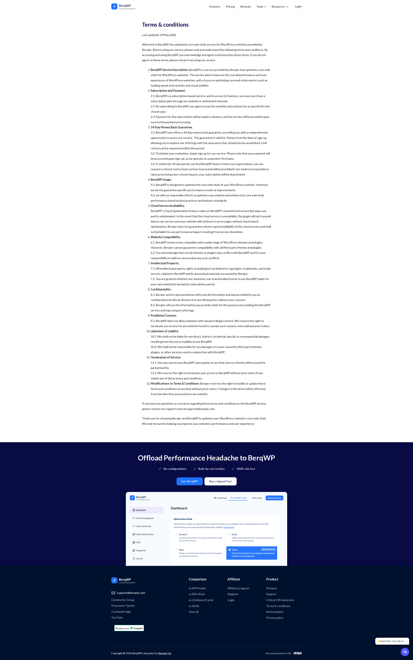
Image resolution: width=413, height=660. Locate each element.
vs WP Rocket (197, 588)
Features (214, 6)
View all (193, 612)
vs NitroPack (197, 594)
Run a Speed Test (220, 481)
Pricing (230, 6)
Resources (278, 6)
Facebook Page (121, 611)
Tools (260, 6)
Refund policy (275, 612)
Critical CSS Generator (280, 600)
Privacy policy (274, 617)
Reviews (245, 6)
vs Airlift (194, 606)
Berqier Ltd (165, 653)
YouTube (117, 617)
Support (271, 594)
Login (298, 6)
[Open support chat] (405, 652)
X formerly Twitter (123, 605)
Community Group (122, 600)
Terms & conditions (278, 606)
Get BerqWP (189, 481)
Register (232, 594)
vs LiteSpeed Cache (201, 600)
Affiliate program (238, 588)
